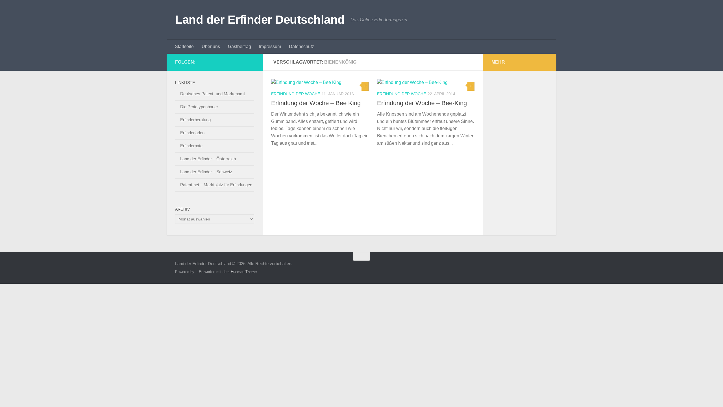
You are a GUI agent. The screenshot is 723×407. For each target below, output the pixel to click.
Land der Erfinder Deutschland (260, 19)
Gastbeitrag (239, 46)
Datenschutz (301, 46)
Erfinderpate (191, 145)
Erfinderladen (192, 132)
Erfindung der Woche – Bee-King (422, 103)
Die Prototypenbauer (199, 106)
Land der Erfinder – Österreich (208, 158)
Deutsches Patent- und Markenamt (212, 93)
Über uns (211, 46)
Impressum (270, 46)
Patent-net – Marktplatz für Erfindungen (216, 184)
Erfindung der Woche (295, 94)
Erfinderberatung (195, 119)
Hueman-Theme (244, 272)
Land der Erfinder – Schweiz (206, 171)
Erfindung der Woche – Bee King (316, 103)
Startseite (184, 46)
